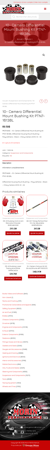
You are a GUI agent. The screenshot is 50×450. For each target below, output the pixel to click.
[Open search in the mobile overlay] (25, 16)
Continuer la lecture (13, 278)
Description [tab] (6, 163)
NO (11, 156)
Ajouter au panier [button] (13, 233)
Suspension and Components (20, 101)
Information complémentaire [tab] (13, 168)
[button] (44, 55)
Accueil (5, 101)
